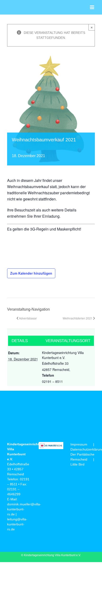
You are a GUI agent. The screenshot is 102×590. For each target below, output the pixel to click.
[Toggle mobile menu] (92, 7)
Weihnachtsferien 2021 (78, 318)
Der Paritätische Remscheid (82, 456)
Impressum (78, 444)
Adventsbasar (28, 318)
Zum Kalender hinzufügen (31, 273)
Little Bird (77, 464)
